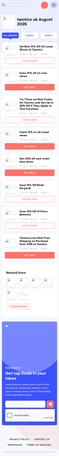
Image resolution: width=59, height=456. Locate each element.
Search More (18, 306)
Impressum (15, 444)
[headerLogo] (15, 5)
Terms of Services (39, 444)
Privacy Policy (19, 439)
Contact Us (42, 439)
